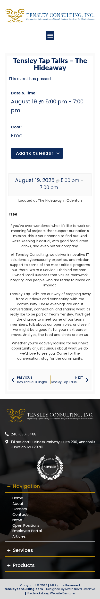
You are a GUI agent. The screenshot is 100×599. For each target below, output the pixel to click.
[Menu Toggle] (50, 35)
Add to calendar (35, 153)
